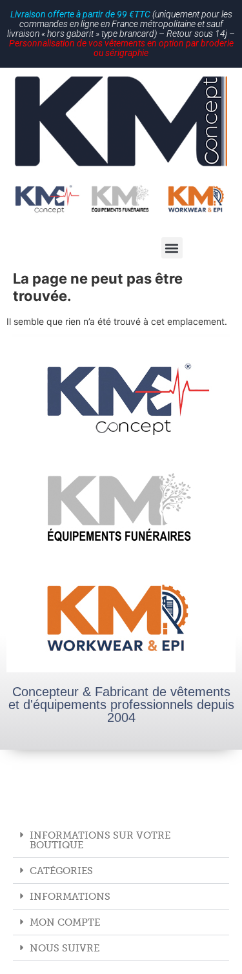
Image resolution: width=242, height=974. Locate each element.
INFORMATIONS (70, 896)
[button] (172, 247)
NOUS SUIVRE (64, 947)
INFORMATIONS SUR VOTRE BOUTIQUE (100, 840)
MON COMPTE (65, 922)
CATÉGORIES (61, 870)
